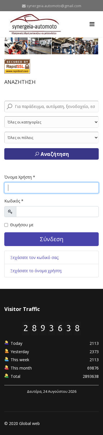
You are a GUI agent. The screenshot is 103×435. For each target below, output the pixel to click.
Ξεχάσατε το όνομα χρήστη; (36, 270)
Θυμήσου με (21, 224)
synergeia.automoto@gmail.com (54, 5)
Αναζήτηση (54, 154)
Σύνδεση (52, 239)
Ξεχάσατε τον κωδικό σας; (34, 257)
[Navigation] (92, 24)
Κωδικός (13, 201)
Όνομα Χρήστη (19, 177)
